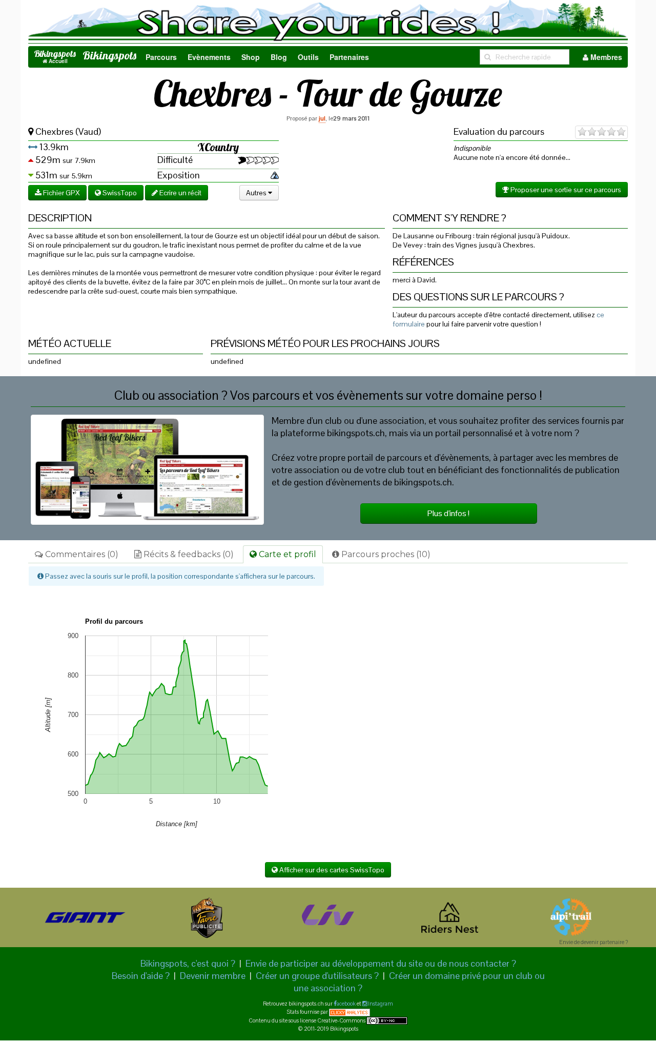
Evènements (209, 57)
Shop (250, 57)
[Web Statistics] (349, 1011)
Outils (308, 57)
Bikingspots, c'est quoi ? (187, 963)
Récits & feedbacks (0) (187, 554)
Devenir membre (212, 975)
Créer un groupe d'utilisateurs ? (317, 975)
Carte (286, 554)
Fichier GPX (61, 192)
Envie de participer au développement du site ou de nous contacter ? (380, 963)
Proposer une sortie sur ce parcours (565, 189)
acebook (346, 1003)
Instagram (380, 1003)
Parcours (161, 57)
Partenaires (349, 57)
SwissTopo (119, 192)
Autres (257, 192)
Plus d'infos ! (448, 513)
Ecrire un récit (179, 192)
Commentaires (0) (80, 554)
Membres (605, 57)
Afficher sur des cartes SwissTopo (331, 869)
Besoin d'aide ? (141, 975)
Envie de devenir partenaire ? (593, 942)
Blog (279, 57)
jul (322, 118)
